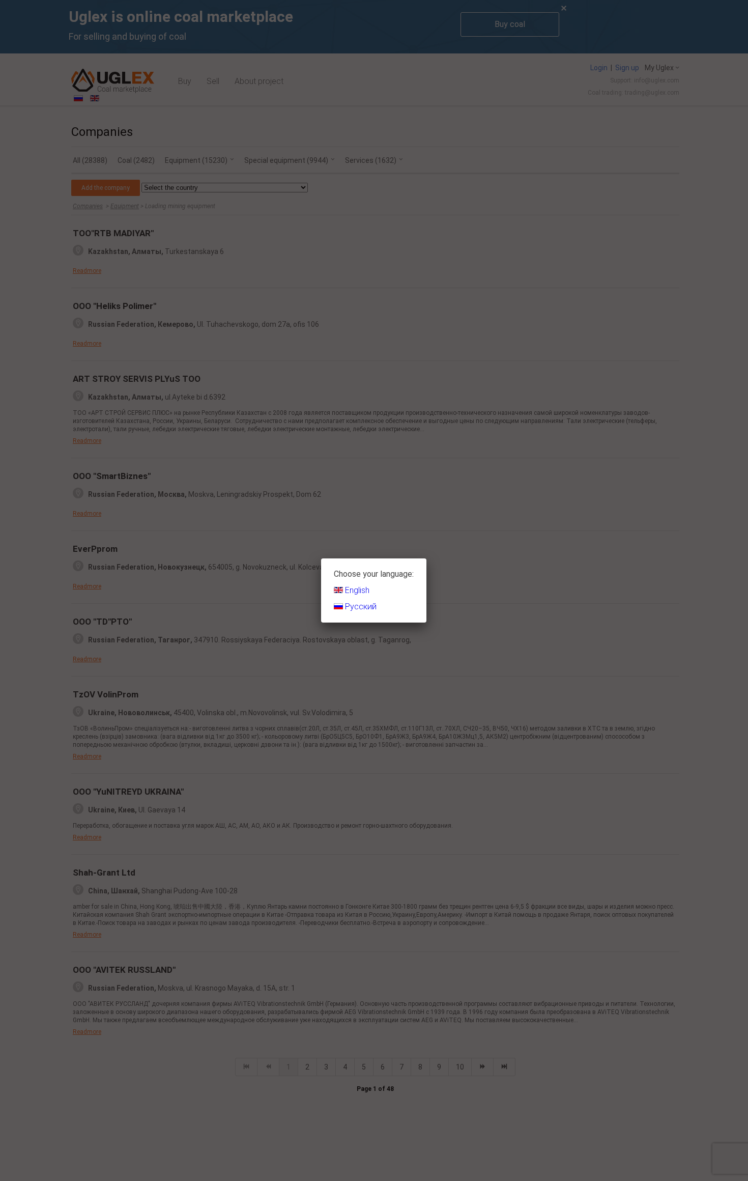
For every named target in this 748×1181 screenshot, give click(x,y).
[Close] (426, 558)
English (356, 590)
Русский (360, 606)
